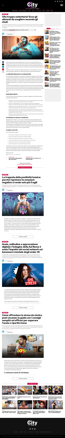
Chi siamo (16, 431)
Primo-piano (11, 154)
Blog (52, 10)
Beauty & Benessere (23, 10)
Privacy (25, 431)
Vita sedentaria (17, 154)
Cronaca (48, 10)
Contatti (21, 431)
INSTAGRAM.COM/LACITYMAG (25, 164)
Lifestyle (33, 10)
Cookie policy (30, 431)
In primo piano (15, 10)
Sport (43, 10)
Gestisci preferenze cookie (45, 431)
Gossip (29, 10)
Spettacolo (39, 10)
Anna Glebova (10, 34)
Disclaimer (37, 431)
